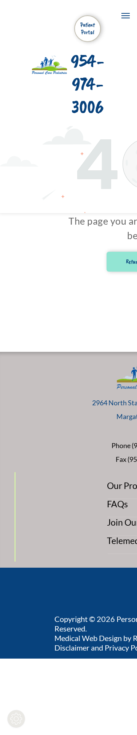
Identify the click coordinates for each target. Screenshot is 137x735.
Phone (121, 445)
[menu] (125, 15)
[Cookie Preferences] (16, 718)
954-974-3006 (87, 84)
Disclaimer (71, 647)
